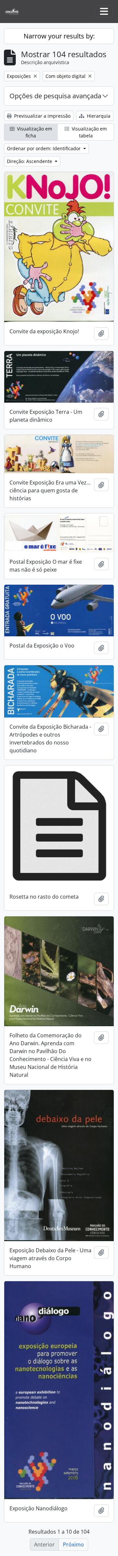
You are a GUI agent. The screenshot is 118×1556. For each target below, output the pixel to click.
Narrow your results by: (59, 36)
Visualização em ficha (34, 132)
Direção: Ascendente (30, 161)
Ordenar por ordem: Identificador (44, 148)
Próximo (73, 1544)
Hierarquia (98, 116)
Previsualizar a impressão (41, 116)
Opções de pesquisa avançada (55, 95)
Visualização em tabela (88, 132)
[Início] (14, 11)
